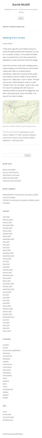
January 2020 (7, 311)
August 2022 (7, 258)
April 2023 (6, 247)
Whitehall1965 (8, 194)
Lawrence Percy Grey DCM (12, 181)
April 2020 (6, 303)
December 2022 (8, 253)
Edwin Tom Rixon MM (10, 178)
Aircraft (5, 347)
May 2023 (6, 245)
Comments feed (8, 417)
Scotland (6, 381)
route (20, 137)
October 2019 (7, 314)
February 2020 (8, 308)
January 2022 (7, 272)
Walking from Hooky (14, 37)
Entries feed (7, 414)
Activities (6, 345)
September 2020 (8, 289)
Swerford (26, 137)
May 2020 (6, 300)
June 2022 (6, 264)
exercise (25, 135)
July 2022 (6, 261)
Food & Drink (7, 356)
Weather (6, 395)
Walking (11, 135)
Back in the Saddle (9, 169)
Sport (5, 384)
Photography (7, 375)
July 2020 (6, 295)
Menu (21, 18)
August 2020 (7, 292)
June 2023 (6, 242)
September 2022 (8, 256)
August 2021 (7, 278)
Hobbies (6, 361)
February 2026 (8, 219)
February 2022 (8, 270)
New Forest (7, 370)
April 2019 (6, 328)
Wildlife (5, 398)
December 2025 (8, 225)
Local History (7, 367)
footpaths (32, 135)
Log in (5, 411)
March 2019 (7, 331)
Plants (5, 378)
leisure (15, 137)
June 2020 (6, 297)
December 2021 (8, 275)
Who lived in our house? (11, 175)
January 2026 (7, 222)
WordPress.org (8, 420)
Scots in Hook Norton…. (11, 172)
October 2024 (7, 233)
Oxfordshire (7, 372)
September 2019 (8, 317)
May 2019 (6, 325)
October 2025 (7, 228)
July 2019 (6, 320)
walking (32, 137)
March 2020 (7, 306)
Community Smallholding (11, 350)
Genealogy (6, 359)
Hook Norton (24, 132)
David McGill (21, 4)
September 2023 (8, 239)
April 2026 (6, 217)
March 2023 (7, 250)
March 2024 (7, 236)
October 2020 (7, 286)
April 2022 (6, 267)
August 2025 (7, 231)
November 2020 (8, 283)
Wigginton (6, 140)
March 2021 (7, 281)
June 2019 (6, 322)
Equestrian (6, 353)
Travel (5, 386)
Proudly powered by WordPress (13, 434)
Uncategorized (8, 389)
